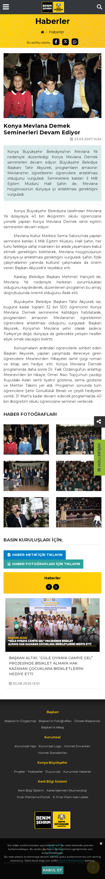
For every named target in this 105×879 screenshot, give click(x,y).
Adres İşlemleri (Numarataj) (66, 790)
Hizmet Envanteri (77, 746)
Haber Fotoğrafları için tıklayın (45, 564)
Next (56, 587)
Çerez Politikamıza (71, 860)
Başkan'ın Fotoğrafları (55, 721)
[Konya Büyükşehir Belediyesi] (53, 7)
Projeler (19, 771)
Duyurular (53, 771)
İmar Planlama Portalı (33, 797)
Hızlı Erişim (99, 455)
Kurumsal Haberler (77, 771)
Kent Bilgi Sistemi (31, 790)
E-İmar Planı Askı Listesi (70, 797)
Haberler (56, 32)
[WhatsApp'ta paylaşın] (75, 41)
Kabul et (52, 870)
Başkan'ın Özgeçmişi (20, 721)
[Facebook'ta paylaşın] (56, 41)
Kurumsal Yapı (25, 746)
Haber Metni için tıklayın (36, 555)
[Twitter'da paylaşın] (65, 42)
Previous (49, 587)
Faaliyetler (35, 771)
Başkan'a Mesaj (52, 727)
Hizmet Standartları (52, 753)
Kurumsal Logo (50, 746)
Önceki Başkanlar (87, 721)
